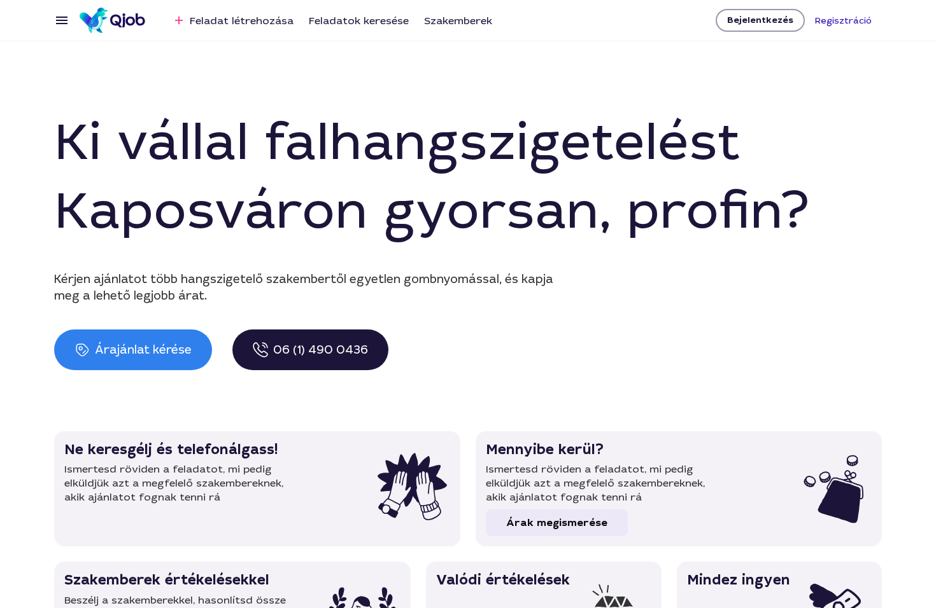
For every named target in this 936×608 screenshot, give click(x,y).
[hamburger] (61, 20)
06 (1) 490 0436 (320, 349)
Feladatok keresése (359, 20)
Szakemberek (458, 20)
